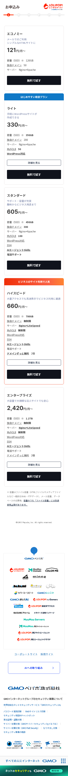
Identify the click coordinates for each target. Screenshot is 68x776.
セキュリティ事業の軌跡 (14, 731)
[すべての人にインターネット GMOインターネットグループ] (29, 760)
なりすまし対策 (50, 727)
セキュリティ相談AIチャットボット (19, 715)
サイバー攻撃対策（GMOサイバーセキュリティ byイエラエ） (31, 723)
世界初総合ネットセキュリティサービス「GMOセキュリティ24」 (32, 704)
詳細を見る (34, 162)
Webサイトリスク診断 (35, 711)
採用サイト (47, 654)
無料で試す (34, 80)
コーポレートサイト (26, 654)
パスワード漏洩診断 (12, 711)
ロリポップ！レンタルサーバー (53, 7)
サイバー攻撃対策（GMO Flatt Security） (21, 727)
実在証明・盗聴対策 (12, 719)
